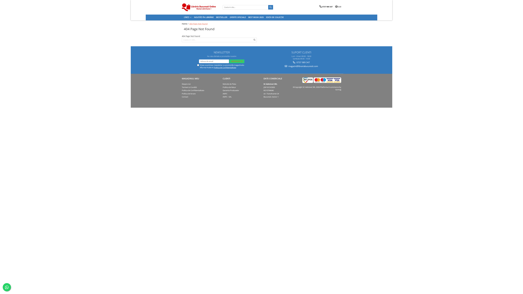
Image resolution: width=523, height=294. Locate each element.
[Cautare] (270, 7)
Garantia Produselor (231, 90)
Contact (185, 97)
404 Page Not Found (198, 23)
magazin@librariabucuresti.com (303, 66)
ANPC (225, 93)
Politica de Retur (229, 87)
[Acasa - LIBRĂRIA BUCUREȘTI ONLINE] (199, 7)
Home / (185, 23)
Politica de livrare (189, 93)
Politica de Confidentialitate (225, 67)
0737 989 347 (303, 62)
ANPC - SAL (227, 97)
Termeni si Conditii (189, 87)
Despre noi (186, 84)
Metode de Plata (229, 84)
